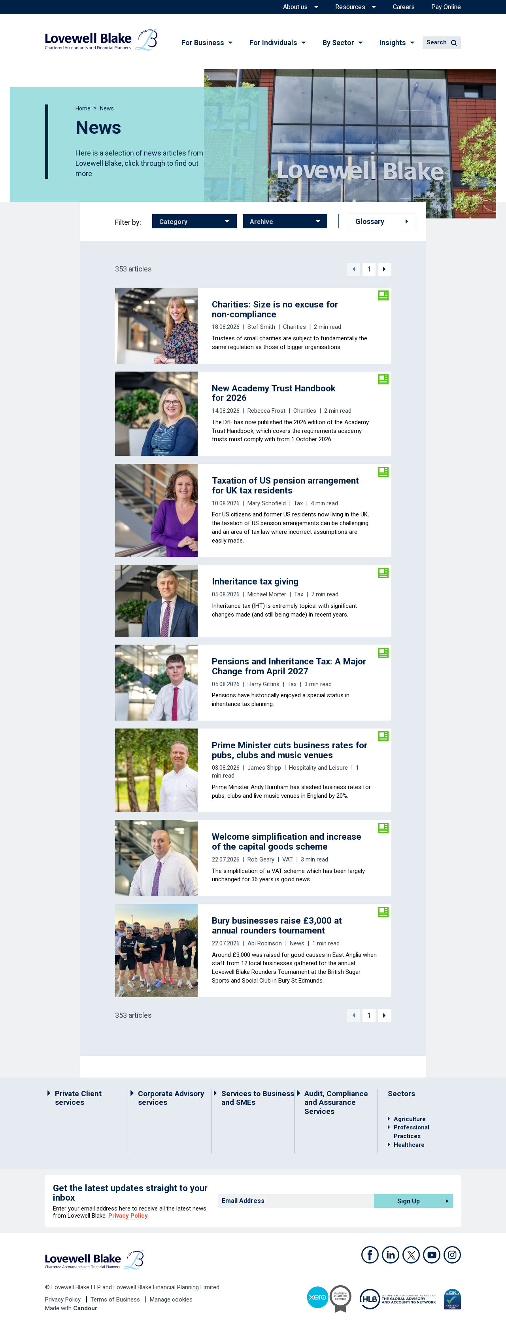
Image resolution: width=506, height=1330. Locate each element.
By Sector (338, 42)
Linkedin (390, 1255)
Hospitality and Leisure (318, 767)
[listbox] (194, 221)
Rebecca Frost (266, 410)
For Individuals (273, 42)
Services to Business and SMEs (257, 1098)
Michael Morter (266, 594)
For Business (202, 42)
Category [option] (173, 222)
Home (83, 108)
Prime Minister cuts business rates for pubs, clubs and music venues (289, 750)
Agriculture (410, 1119)
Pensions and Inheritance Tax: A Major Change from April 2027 (289, 666)
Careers (404, 7)
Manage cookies (171, 1299)
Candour (85, 1308)
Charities (294, 326)
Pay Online (446, 7)
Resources (350, 7)
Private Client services (78, 1098)
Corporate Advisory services (171, 1098)
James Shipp (264, 767)
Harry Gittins (263, 684)
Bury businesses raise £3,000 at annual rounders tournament (277, 925)
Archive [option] (261, 222)
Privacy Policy (128, 1215)
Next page (384, 269)
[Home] (101, 39)
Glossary (369, 221)
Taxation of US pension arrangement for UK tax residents (285, 485)
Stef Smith (261, 326)
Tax (298, 503)
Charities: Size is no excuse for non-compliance (275, 309)
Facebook (370, 1255)
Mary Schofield (266, 503)
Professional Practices (411, 1132)
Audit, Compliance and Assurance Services (336, 1102)
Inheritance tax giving (255, 581)
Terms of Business (116, 1299)
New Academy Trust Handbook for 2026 (274, 393)
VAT (287, 859)
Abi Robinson (264, 943)
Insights (393, 42)
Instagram (452, 1255)
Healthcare (409, 1144)
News (297, 943)
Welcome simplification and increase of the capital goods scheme (286, 841)
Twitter (411, 1255)
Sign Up (408, 1201)
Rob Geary (260, 859)
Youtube (431, 1255)
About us (295, 7)
